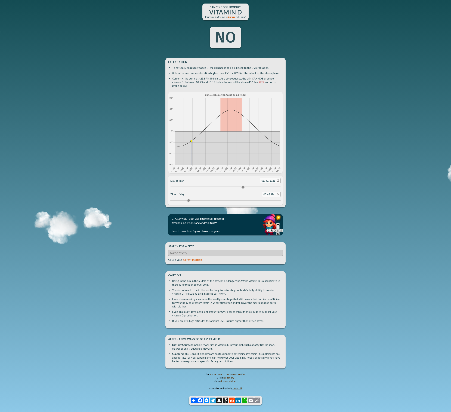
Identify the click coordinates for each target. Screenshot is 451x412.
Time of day (177, 194)
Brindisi (232, 17)
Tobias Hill (237, 388)
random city (228, 378)
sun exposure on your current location (227, 374)
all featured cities (228, 381)
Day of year (177, 180)
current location (192, 259)
